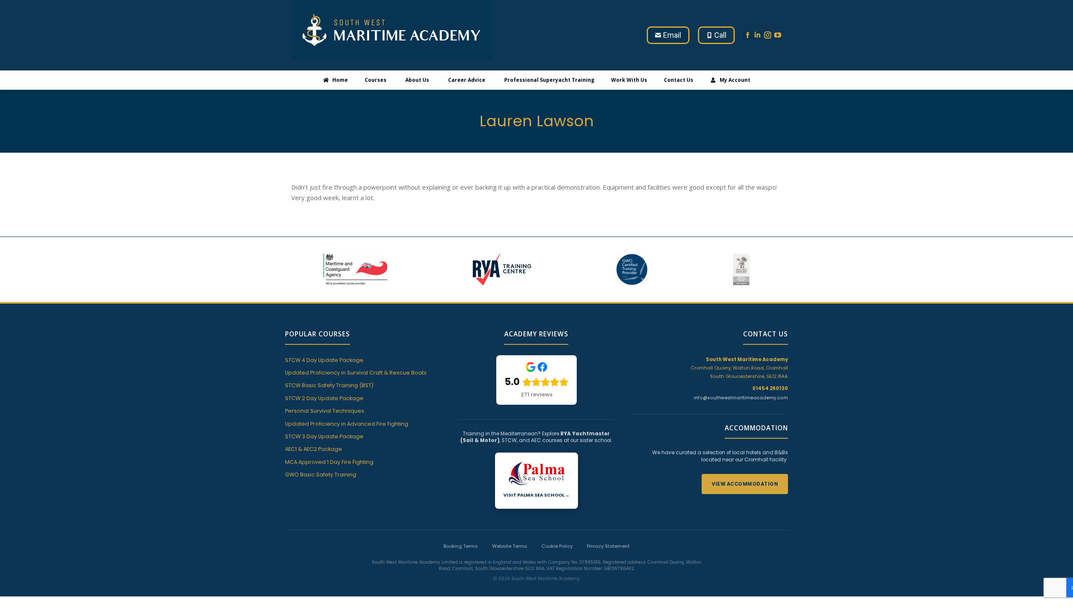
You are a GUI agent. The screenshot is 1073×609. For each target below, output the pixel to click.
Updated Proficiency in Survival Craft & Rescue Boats (356, 372)
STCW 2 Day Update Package (324, 398)
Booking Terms (460, 546)
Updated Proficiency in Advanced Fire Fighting (346, 423)
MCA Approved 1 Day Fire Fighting (329, 462)
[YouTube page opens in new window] (777, 35)
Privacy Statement (608, 546)
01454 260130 (770, 388)
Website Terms (509, 546)
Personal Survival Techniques (324, 410)
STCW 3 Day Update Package (324, 436)
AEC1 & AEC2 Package (313, 449)
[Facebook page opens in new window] (747, 35)
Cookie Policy (557, 546)
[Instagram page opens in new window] (767, 35)
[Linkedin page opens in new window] (757, 35)
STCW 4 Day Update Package (324, 360)
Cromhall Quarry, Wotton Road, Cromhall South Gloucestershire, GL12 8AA (739, 368)
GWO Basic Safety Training (320, 474)
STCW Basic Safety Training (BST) (329, 385)
